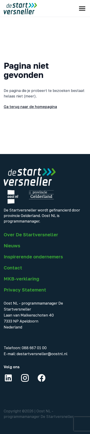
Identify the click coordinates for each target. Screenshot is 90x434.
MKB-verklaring (21, 278)
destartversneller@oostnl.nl (42, 353)
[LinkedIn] (8, 378)
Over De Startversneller (31, 234)
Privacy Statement (25, 289)
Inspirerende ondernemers (33, 256)
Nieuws (12, 245)
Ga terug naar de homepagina (30, 106)
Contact (13, 267)
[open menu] (82, 8)
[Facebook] (41, 378)
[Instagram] (25, 378)
